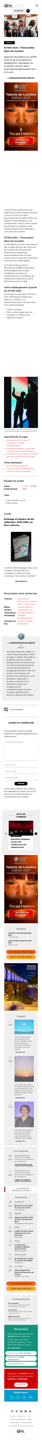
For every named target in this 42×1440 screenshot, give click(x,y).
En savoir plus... (21, 581)
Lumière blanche (25, 610)
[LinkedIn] (18, 1397)
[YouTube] (30, 1397)
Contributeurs (21, 1416)
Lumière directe (24, 607)
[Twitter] (24, 1397)
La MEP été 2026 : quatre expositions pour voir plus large (24, 1233)
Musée (20, 621)
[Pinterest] (12, 1411)
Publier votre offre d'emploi (21, 957)
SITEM (25, 486)
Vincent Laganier (13, 1303)
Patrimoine (30, 604)
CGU (29, 1416)
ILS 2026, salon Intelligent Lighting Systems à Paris (22, 1247)
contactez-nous (27, 662)
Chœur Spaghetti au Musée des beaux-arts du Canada (24, 1272)
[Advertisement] (21, 180)
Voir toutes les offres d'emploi (21, 952)
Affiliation (29, 1419)
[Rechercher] (28, 11)
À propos (12, 1416)
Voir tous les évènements (21, 1284)
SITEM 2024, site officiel (17, 466)
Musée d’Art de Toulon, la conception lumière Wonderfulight (18, 443)
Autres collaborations (16, 1364)
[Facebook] (11, 1397)
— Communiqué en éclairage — (21, 78)
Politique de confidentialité (17, 1419)
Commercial (22, 599)
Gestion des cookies (26, 1422)
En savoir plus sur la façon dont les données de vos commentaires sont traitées (20, 794)
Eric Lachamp (12, 1310)
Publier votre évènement (21, 1288)
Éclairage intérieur (25, 613)
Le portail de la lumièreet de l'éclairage (20, 5)
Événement (22, 601)
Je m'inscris (21, 1385)
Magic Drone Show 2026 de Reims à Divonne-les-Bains (24, 1219)
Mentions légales (15, 1422)
